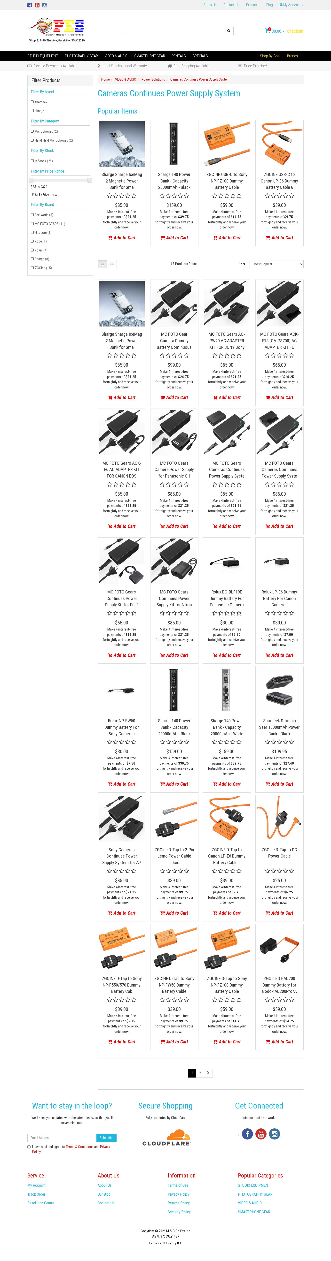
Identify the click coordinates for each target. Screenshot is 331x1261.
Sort (241, 264)
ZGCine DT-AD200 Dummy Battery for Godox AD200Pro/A (279, 985)
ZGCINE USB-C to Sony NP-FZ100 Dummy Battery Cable (226, 181)
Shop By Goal (270, 56)
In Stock (44, 161)
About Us (210, 5)
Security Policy (179, 1212)
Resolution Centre (40, 1203)
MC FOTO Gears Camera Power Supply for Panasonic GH (174, 469)
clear (55, 194)
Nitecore (43, 232)
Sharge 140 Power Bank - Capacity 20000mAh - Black (174, 181)
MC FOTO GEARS (50, 224)
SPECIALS (200, 56)
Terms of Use (178, 1185)
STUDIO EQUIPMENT (42, 56)
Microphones (46, 131)
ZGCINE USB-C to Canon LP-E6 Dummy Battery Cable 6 (279, 181)
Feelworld (44, 215)
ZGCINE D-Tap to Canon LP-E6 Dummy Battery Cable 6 (226, 856)
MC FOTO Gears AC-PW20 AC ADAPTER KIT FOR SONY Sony (227, 340)
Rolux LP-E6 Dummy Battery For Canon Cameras (279, 598)
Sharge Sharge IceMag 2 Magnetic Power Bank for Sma (122, 181)
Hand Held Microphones (54, 140)
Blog (269, 5)
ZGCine (43, 268)
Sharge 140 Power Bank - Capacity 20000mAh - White (227, 727)
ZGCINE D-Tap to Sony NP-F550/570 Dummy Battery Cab (122, 985)
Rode (41, 241)
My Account (36, 1185)
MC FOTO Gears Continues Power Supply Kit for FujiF (122, 598)
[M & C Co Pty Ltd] (56, 30)
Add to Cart (123, 238)
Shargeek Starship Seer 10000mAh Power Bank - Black (279, 727)
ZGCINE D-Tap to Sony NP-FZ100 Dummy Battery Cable (227, 985)
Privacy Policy (178, 1194)
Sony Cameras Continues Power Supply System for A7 (121, 856)
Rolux (41, 250)
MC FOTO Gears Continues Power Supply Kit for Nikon (174, 598)
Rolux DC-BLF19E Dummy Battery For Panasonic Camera (227, 598)
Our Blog (104, 1194)
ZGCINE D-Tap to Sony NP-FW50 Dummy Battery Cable (174, 985)
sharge (39, 111)
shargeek (41, 102)
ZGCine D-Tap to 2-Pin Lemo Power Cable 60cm (174, 856)
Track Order (36, 1194)
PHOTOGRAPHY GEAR (81, 56)
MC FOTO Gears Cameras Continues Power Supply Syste (227, 469)
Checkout (295, 31)
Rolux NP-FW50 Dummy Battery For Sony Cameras (121, 727)
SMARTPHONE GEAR (149, 56)
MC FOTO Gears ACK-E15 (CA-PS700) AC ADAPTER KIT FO (279, 340)
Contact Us (231, 5)
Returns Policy (179, 1203)
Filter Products (46, 80)
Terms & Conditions (80, 1147)
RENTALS (179, 56)
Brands (292, 56)
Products (253, 5)
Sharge (42, 259)
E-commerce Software (161, 1243)
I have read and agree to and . (71, 1149)
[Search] (229, 31)
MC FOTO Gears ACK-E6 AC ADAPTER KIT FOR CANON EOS (121, 469)
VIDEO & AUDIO (116, 56)
